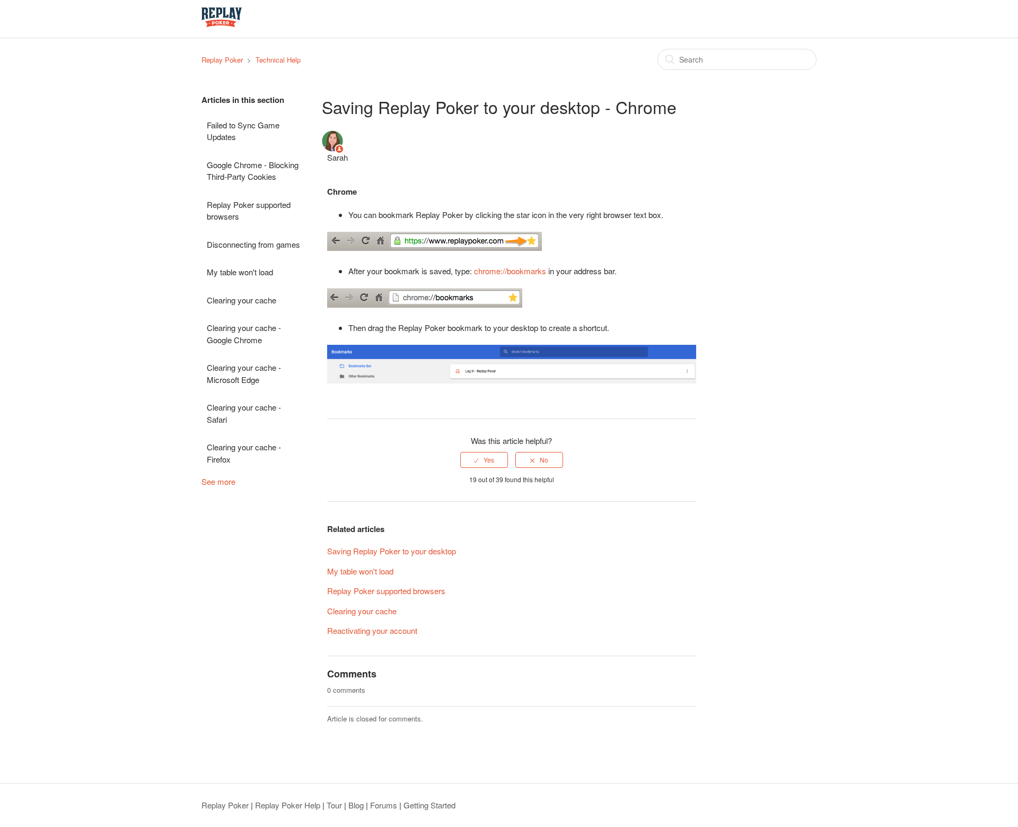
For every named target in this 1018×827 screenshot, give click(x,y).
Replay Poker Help (287, 805)
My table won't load (240, 271)
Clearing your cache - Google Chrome (244, 333)
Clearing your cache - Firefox (244, 453)
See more (218, 481)
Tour (334, 805)
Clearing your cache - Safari (244, 413)
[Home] (221, 23)
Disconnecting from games (253, 244)
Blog (356, 805)
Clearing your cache (241, 300)
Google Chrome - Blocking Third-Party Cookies (253, 170)
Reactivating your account (372, 630)
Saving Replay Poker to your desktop (391, 550)
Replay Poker (222, 60)
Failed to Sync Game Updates (243, 131)
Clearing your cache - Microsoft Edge (244, 373)
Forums (383, 805)
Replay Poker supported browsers (249, 210)
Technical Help (278, 60)
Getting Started (429, 805)
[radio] (484, 460)
